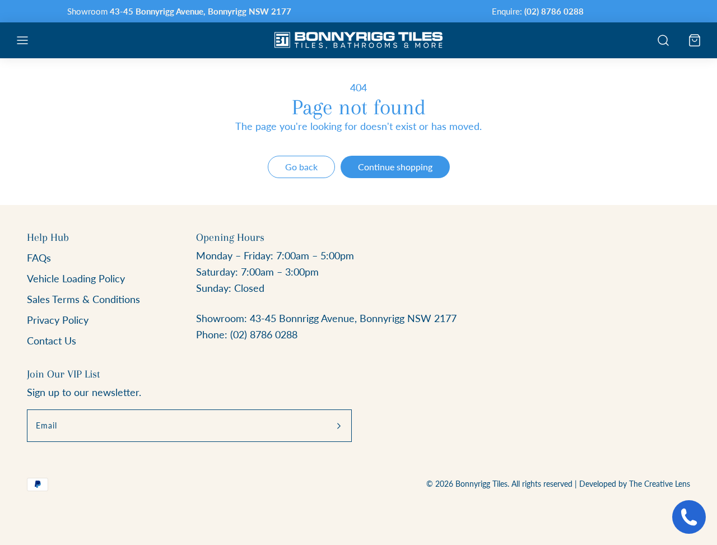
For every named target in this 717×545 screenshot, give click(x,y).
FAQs (39, 257)
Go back (301, 166)
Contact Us (51, 340)
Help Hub (48, 237)
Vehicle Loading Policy (76, 278)
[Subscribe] (339, 425)
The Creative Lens (659, 483)
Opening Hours (230, 237)
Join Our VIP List (63, 374)
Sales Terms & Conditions (83, 299)
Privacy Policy (58, 320)
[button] (22, 40)
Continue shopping (395, 166)
